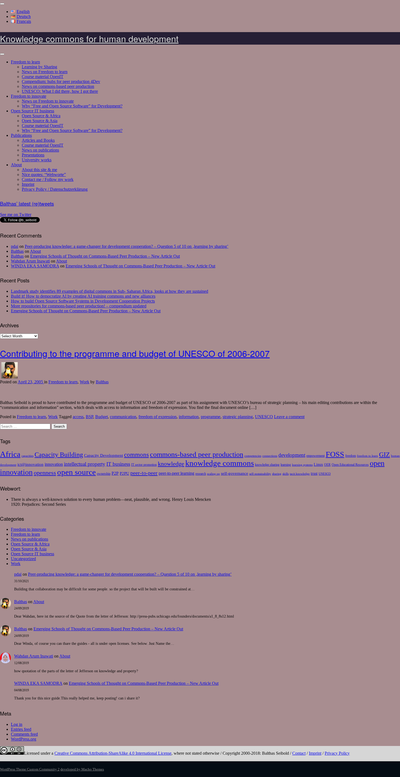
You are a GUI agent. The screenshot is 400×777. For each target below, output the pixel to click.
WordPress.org (23, 739)
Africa (10, 454)
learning (286, 465)
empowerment (315, 456)
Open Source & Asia (39, 120)
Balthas (17, 251)
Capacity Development (103, 455)
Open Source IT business (32, 111)
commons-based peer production (196, 454)
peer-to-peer (144, 473)
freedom (350, 456)
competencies (252, 455)
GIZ (384, 454)
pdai (14, 246)
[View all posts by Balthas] (9, 377)
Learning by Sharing (39, 66)
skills (285, 473)
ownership (103, 474)
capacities (27, 455)
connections (269, 455)
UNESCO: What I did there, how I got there (60, 91)
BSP (89, 416)
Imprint (28, 184)
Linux (318, 464)
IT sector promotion (144, 465)
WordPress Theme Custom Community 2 (30, 769)
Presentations (33, 155)
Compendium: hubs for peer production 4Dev (61, 81)
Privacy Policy (337, 753)
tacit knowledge (300, 473)
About (16, 164)
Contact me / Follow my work (47, 179)
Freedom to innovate (28, 96)
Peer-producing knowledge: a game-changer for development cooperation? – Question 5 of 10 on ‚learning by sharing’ (126, 246)
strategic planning (238, 416)
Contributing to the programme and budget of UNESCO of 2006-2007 (135, 353)
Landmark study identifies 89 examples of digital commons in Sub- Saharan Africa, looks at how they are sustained (109, 291)
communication (123, 416)
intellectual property (84, 464)
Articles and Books (38, 140)
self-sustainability (260, 473)
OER (327, 465)
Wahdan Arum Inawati (30, 261)
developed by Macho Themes (82, 769)
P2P (115, 473)
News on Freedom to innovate (48, 101)
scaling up (213, 473)
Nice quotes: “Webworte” (44, 174)
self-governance (234, 473)
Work (84, 382)
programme (210, 416)
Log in (16, 724)
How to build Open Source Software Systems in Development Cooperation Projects (83, 301)
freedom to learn (367, 455)
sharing (276, 473)
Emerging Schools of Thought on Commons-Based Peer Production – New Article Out (105, 256)
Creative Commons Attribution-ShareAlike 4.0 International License (112, 753)
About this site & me (39, 169)
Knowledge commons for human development (89, 38)
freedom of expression (158, 416)
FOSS (335, 454)
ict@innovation (30, 464)
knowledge (171, 463)
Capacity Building (59, 454)
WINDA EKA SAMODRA (35, 266)
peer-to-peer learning (176, 473)
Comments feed (24, 734)
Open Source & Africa (41, 115)
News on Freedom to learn (44, 71)
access (78, 416)
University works (36, 160)
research (200, 474)
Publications (21, 135)
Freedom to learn (25, 62)
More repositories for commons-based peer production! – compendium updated (78, 306)
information (189, 416)
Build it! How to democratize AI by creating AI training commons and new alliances (83, 296)
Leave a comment (289, 416)
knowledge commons (219, 463)
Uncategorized (23, 558)
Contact (299, 753)
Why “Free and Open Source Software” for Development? (72, 106)
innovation (54, 464)
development (291, 455)
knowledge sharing (267, 465)
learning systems (302, 464)
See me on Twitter (15, 214)
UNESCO (264, 416)
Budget (101, 416)
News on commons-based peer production (58, 86)
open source (76, 472)
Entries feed (21, 729)
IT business (118, 464)
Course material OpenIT (42, 76)
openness (45, 472)
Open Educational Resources (350, 465)
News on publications (40, 150)
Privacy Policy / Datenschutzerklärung (55, 189)
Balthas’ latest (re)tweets (27, 203)
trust (314, 473)
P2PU (124, 473)
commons (136, 454)
